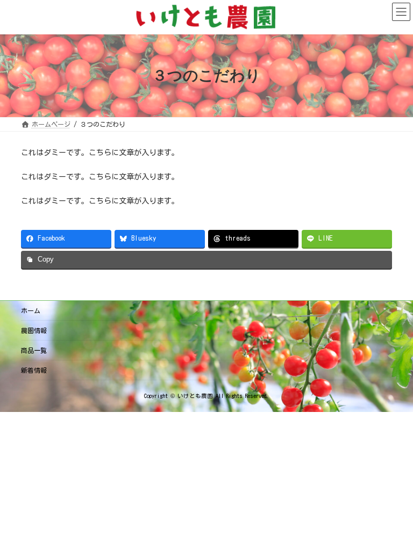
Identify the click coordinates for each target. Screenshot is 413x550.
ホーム (30, 310)
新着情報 (34, 370)
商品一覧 (34, 350)
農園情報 (34, 330)
